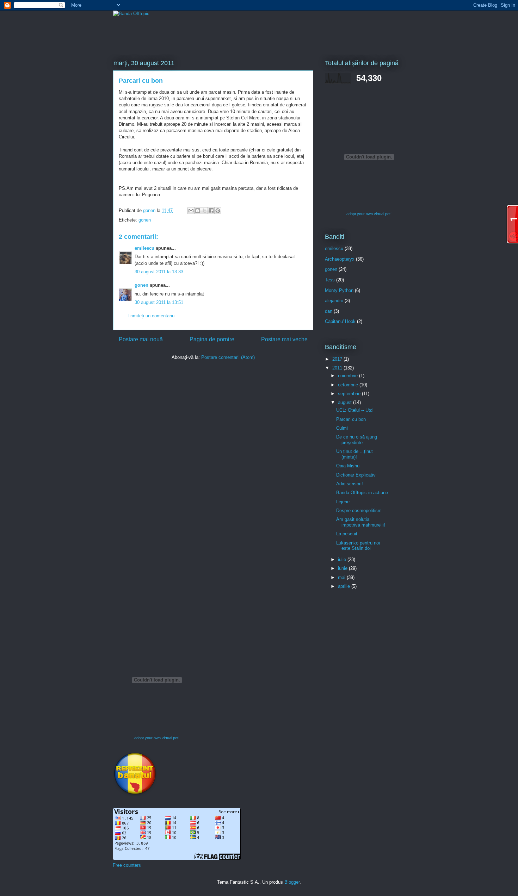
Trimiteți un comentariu (151, 315)
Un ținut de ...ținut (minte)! (354, 454)
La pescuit (346, 533)
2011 (338, 368)
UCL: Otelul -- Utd (354, 410)
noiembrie (348, 375)
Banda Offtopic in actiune (362, 492)
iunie (343, 568)
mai (342, 577)
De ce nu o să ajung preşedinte (356, 439)
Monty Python (339, 290)
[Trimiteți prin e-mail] (191, 210)
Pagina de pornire (212, 339)
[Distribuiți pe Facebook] (211, 210)
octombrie (348, 384)
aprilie (344, 586)
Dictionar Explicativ (356, 475)
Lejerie (343, 501)
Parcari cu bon (351, 419)
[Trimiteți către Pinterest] (217, 210)
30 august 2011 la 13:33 (159, 271)
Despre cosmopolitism (359, 510)
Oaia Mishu (347, 465)
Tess (330, 279)
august (345, 402)
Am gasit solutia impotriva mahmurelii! (360, 522)
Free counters (127, 865)
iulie (342, 559)
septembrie (350, 393)
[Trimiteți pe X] (204, 210)
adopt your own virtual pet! (368, 214)
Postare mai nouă (141, 339)
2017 (338, 359)
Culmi (342, 428)
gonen (144, 220)
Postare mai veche (284, 339)
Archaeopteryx (339, 259)
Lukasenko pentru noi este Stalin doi (358, 545)
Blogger (292, 882)
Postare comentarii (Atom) (228, 357)
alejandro (334, 300)
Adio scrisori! (349, 483)
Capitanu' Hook (340, 321)
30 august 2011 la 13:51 (159, 302)
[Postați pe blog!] (197, 210)
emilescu (144, 248)
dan (328, 311)
